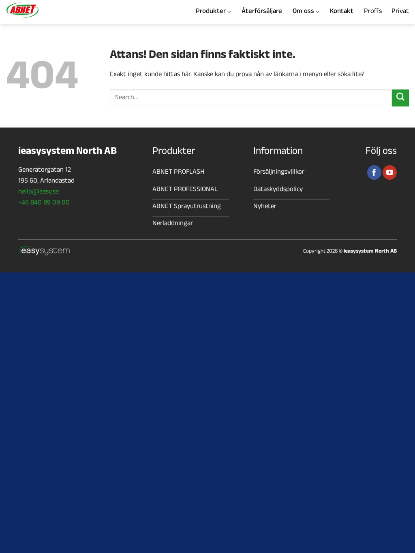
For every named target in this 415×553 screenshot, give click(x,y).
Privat (400, 11)
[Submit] (400, 97)
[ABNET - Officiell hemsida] (46, 10)
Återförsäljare (262, 12)
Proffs (373, 11)
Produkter (211, 12)
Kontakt (341, 12)
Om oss (303, 12)
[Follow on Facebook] (374, 172)
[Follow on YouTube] (390, 172)
